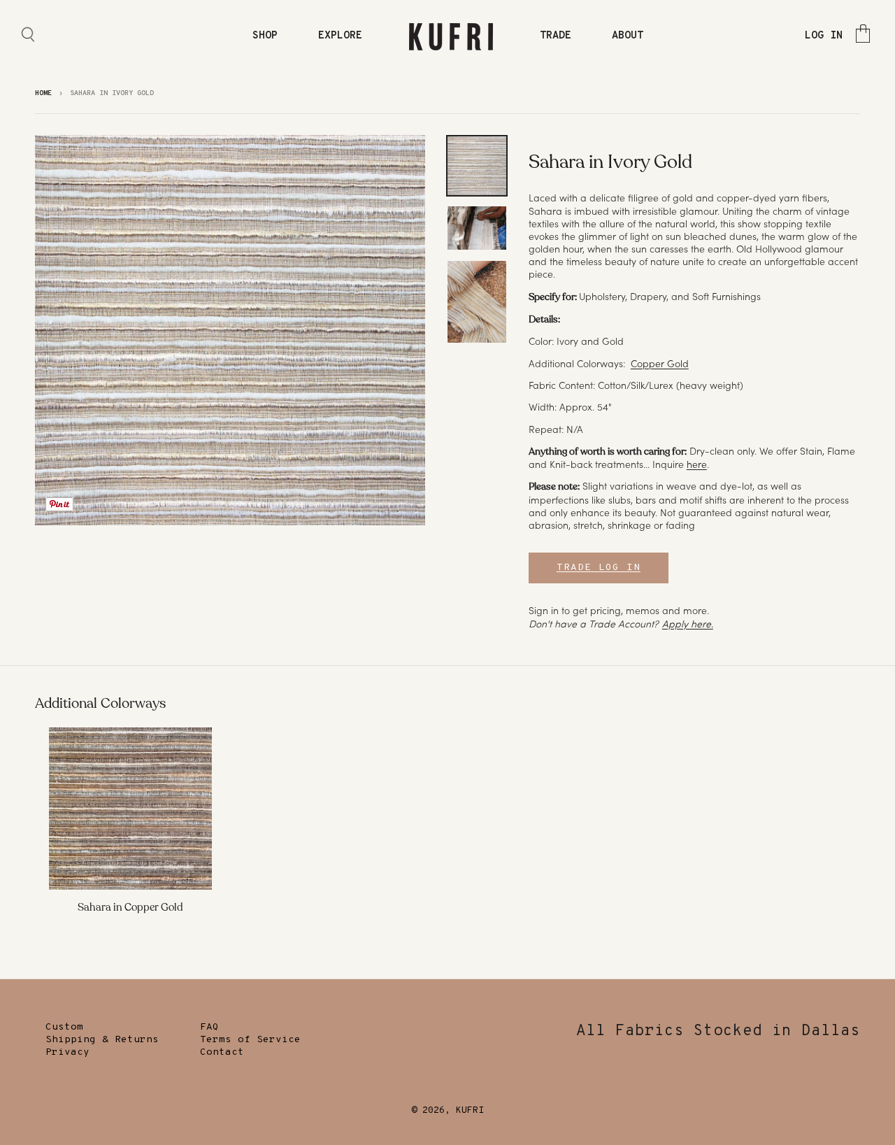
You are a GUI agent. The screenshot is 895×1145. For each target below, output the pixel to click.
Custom (64, 1027)
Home (43, 93)
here (697, 464)
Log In (824, 36)
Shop (265, 36)
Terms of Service (250, 1040)
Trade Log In (598, 568)
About (627, 36)
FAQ (209, 1027)
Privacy (67, 1052)
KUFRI (470, 1110)
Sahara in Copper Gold (130, 907)
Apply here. (687, 624)
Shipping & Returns (102, 1040)
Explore (340, 36)
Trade (555, 36)
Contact (222, 1052)
